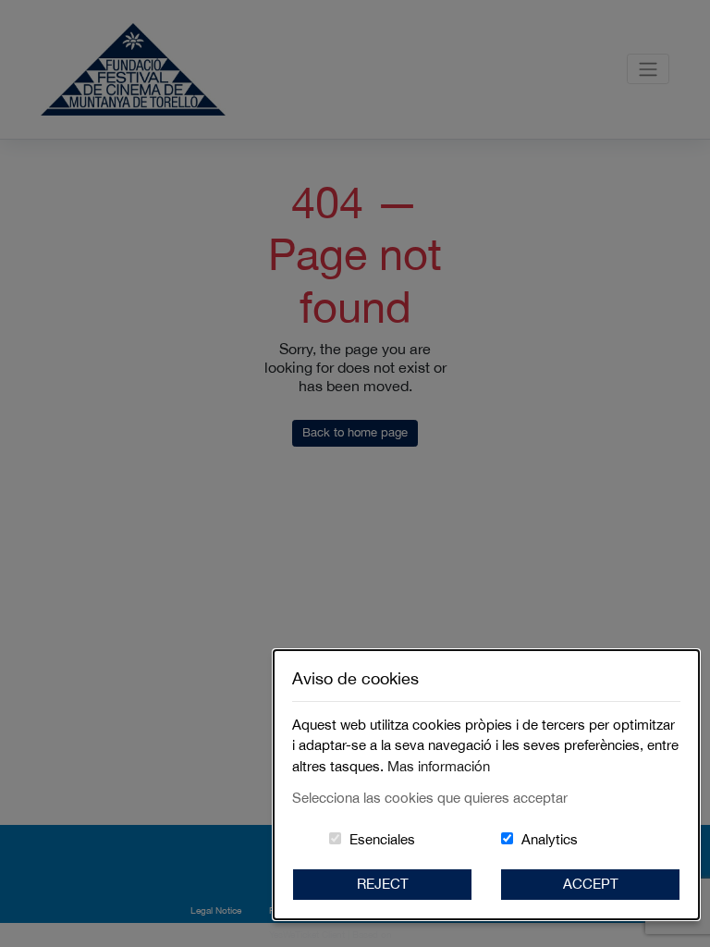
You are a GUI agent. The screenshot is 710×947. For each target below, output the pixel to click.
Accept (590, 884)
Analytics (549, 839)
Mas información (438, 766)
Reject (383, 884)
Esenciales (382, 839)
